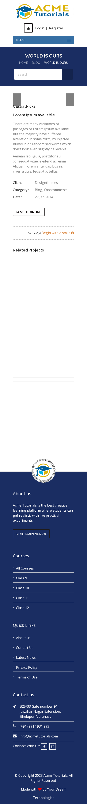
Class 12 (22, 607)
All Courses (25, 568)
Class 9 (21, 578)
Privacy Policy (26, 667)
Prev (17, 99)
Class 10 (22, 588)
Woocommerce (56, 189)
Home (23, 62)
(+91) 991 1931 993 (34, 726)
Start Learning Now (31, 534)
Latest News (26, 657)
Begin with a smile (49, 232)
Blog (36, 62)
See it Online (30, 212)
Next (70, 99)
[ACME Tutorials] (43, 11)
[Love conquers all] (37, 414)
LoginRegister (49, 28)
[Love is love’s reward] (37, 355)
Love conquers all (43, 400)
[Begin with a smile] (37, 296)
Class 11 (22, 598)
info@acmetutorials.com (39, 736)
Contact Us (24, 647)
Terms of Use (27, 677)
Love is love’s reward (43, 341)
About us (23, 637)
